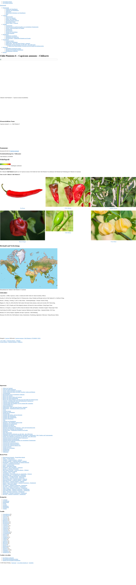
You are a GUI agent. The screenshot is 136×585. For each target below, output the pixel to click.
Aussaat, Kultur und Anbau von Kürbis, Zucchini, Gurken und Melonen (19, 392)
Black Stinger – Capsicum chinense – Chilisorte (13, 481)
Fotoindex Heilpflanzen (8, 418)
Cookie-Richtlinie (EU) (8, 404)
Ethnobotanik (3, 5)
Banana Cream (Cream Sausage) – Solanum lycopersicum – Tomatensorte (19, 482)
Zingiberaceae (6, 552)
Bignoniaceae (6, 521)
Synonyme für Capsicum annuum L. (11, 443)
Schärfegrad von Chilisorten (9, 441)
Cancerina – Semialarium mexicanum (11, 463)
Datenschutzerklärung (8, 406)
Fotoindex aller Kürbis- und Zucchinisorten (12, 415)
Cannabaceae (6, 525)
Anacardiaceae (6, 515)
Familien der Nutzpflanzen (9, 412)
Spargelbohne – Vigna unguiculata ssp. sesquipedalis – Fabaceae (17, 474)
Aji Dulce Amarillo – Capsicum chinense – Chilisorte (15, 461)
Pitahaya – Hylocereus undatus (10, 484)
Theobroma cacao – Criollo (9, 472)
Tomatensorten (6, 449)
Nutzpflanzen (6, 507)
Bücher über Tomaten (8, 395)
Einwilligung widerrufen (8, 557)
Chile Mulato (68, 208)
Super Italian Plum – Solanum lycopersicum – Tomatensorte (16, 490)
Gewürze (5, 504)
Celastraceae (5, 528)
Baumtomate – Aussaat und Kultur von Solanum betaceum (16, 462)
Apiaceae (5, 516)
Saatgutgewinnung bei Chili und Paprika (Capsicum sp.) (15, 437)
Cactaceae (5, 524)
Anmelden (31, 562)
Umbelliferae (6, 551)
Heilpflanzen (6, 506)
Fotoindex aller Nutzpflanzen (9, 416)
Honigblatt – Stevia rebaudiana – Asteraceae (13, 467)
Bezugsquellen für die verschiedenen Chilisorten (13, 394)
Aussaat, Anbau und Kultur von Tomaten (12, 390)
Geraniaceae (5, 537)
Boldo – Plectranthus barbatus (9, 466)
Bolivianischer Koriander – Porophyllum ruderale (14, 457)
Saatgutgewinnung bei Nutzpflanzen (11, 439)
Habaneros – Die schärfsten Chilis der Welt (12, 422)
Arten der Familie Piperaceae (9, 389)
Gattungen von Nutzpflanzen (9, 421)
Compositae (5, 530)
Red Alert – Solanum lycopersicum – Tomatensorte (14, 494)
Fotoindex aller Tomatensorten (9, 417)
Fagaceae (5, 535)
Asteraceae (5, 519)
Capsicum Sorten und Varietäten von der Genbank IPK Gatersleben (18, 403)
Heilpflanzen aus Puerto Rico (9, 426)
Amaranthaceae (6, 514)
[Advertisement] (42, 109)
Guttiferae (5, 538)
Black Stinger (22, 241)
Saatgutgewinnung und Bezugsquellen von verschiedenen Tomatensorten (19, 440)
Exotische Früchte (7, 411)
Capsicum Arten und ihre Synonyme (11, 402)
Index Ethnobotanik (7, 432)
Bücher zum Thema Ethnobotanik (10, 398)
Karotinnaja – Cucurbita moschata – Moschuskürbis (14, 476)
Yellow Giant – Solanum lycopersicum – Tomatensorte (15, 488)
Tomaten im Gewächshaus (9, 448)
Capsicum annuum (19, 338)
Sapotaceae (5, 548)
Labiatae (5, 539)
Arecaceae (5, 518)
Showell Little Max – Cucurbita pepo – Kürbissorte (14, 475)
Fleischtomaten (6, 413)
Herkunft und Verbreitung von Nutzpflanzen (13, 429)
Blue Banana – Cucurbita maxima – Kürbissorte (13, 477)
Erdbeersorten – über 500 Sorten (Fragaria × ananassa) (15, 407)
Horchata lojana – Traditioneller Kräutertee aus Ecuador (15, 430)
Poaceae (5, 544)
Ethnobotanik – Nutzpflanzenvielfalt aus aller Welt (14, 408)
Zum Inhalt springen (7, 1)
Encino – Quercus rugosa (8, 465)
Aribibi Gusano (113, 208)
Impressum (5, 431)
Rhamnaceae (6, 546)
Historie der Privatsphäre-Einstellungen (11, 560)
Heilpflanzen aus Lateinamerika (10, 423)
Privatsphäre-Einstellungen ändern (10, 559)
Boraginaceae (6, 523)
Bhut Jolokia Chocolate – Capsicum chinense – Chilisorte (16, 470)
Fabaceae (5, 534)
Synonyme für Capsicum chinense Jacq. (12, 445)
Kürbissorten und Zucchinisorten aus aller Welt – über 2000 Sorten (18, 434)
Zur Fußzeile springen (8, 3)
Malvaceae (5, 542)
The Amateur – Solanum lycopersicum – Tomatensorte (15, 485)
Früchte (4, 503)
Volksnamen (5, 451)
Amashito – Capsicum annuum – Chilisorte (12, 460)
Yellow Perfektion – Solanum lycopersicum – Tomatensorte (16, 489)
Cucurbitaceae (6, 501)
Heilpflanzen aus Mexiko (8, 425)
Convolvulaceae (6, 532)
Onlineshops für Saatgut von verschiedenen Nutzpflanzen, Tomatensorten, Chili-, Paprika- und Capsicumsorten (28, 435)
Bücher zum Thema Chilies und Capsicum (12, 397)
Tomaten (5, 508)
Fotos (4, 420)
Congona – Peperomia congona (10, 471)
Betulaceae (5, 520)
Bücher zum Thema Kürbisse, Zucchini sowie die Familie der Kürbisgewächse (20, 399)
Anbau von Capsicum (8, 388)
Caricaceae (5, 527)
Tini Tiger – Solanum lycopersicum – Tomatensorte (14, 486)
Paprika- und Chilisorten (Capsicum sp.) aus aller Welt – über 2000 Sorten (19, 436)
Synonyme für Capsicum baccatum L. (11, 444)
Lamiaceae (5, 541)
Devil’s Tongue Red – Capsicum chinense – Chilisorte (15, 479)
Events (4, 409)
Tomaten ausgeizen (7, 446)
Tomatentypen (6, 450)
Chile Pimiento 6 (28, 338)
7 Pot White (113, 241)
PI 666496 (34, 338)
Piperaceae (5, 543)
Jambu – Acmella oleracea (9, 458)
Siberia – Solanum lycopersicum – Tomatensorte (13, 491)
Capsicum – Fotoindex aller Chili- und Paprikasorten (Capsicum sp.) (18, 401)
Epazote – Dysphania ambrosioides (11, 468)
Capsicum (7, 338)
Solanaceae (5, 549)
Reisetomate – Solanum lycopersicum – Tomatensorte (15, 493)
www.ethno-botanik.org (22, 562)
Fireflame (22, 208)
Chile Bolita (68, 232)
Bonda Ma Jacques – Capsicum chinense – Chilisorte (15, 480)
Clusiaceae (5, 529)
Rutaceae (5, 547)
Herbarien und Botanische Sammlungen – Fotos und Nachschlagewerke (19, 427)
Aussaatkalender (6, 393)
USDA (39, 338)
